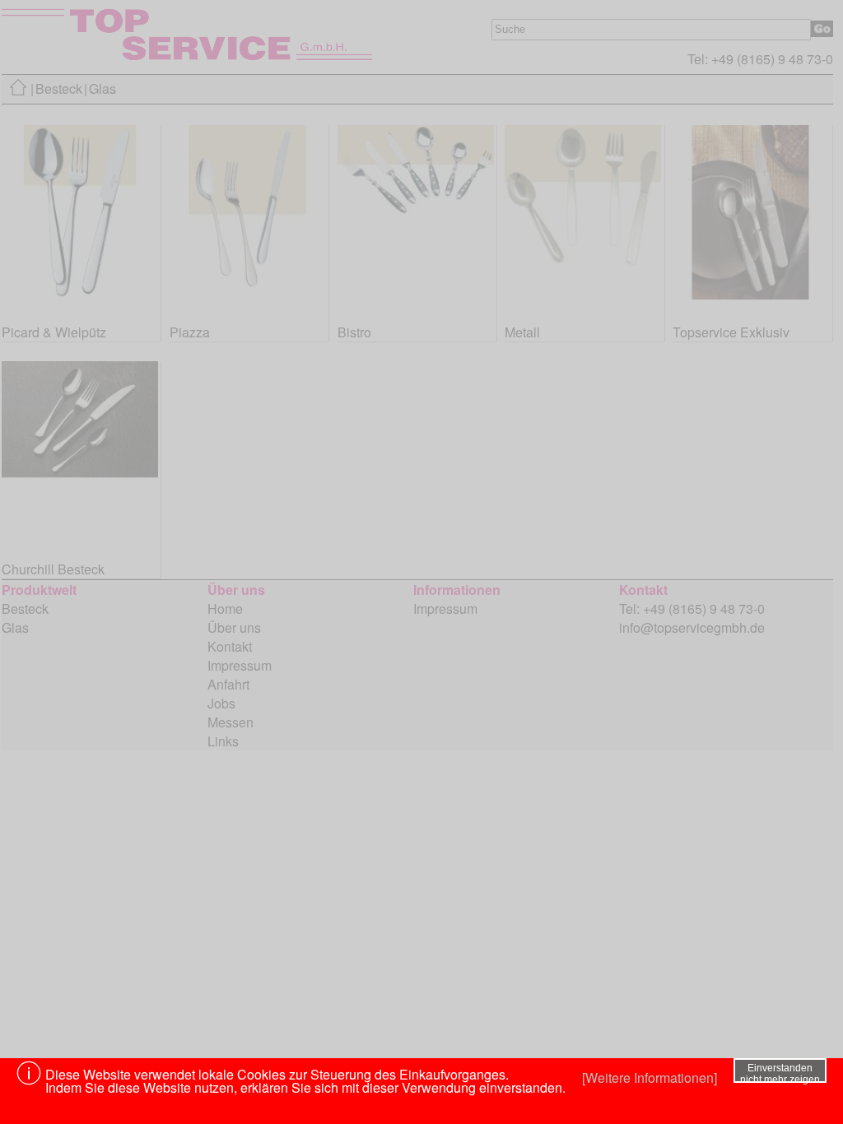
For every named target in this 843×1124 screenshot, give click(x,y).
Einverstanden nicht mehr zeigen (780, 1072)
